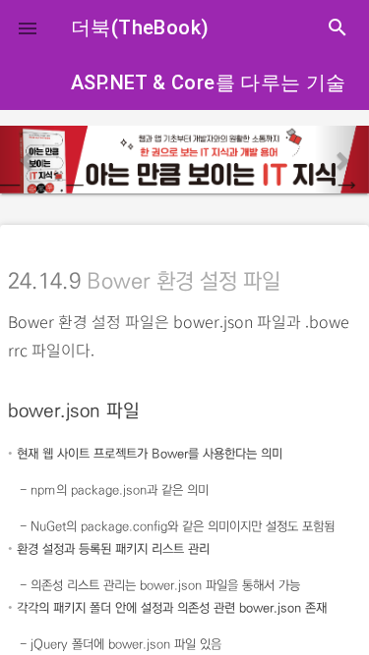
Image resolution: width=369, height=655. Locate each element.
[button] (27, 27)
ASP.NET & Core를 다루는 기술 (208, 82)
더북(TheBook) (140, 27)
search (337, 27)
